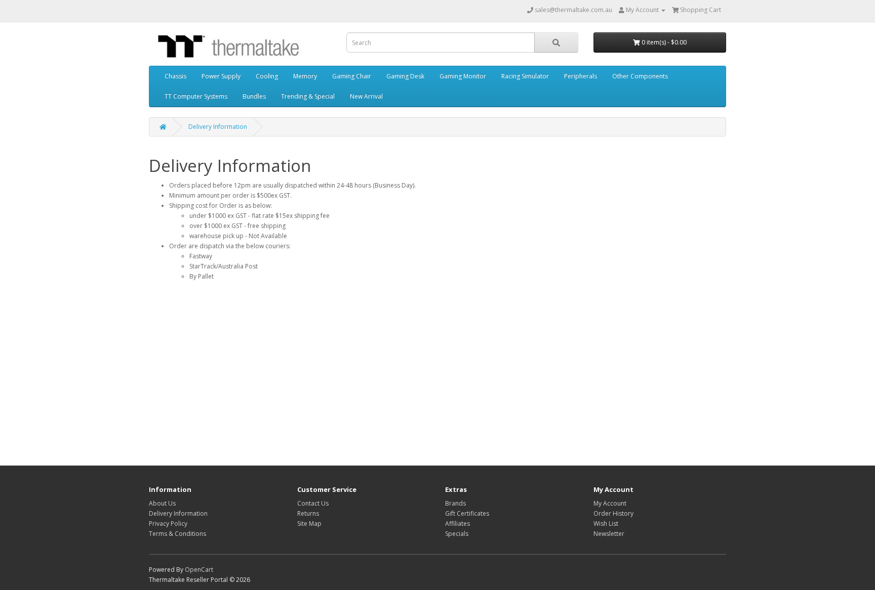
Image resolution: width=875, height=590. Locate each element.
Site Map (309, 523)
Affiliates (457, 523)
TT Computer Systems (196, 96)
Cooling (267, 76)
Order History (613, 513)
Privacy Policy (168, 523)
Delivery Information (217, 126)
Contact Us (313, 503)
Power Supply (221, 76)
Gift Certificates (467, 513)
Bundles (254, 96)
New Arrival (366, 96)
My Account (609, 503)
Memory (305, 76)
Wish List (605, 523)
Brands (455, 503)
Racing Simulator (525, 76)
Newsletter (608, 533)
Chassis (175, 76)
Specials (456, 533)
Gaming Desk (405, 76)
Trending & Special (308, 96)
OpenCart (199, 569)
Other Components (640, 76)
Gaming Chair (351, 76)
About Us (162, 503)
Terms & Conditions (177, 533)
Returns (308, 513)
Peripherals (580, 76)
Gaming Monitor (463, 76)
